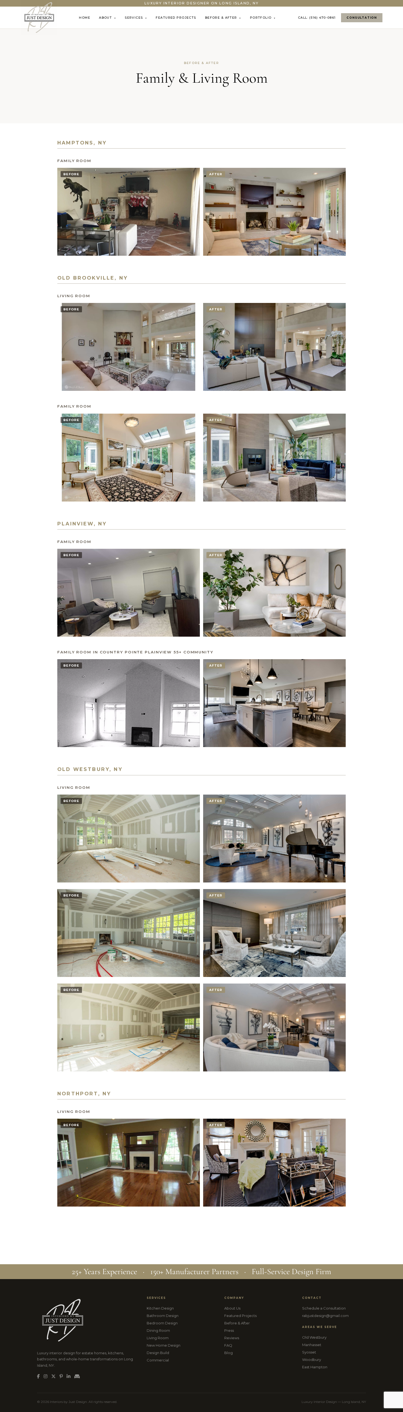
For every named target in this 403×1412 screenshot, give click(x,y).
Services (136, 18)
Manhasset (311, 1345)
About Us (232, 1308)
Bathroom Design (162, 1315)
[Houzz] (77, 1376)
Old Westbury (314, 1337)
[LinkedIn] (68, 1376)
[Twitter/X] (53, 1376)
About (107, 18)
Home (84, 18)
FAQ (228, 1345)
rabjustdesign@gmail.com (325, 1315)
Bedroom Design (162, 1323)
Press (229, 1330)
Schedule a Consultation (324, 1308)
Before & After (223, 18)
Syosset (309, 1352)
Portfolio (263, 18)
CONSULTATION (362, 18)
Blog (228, 1352)
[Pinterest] (61, 1376)
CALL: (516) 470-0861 (317, 18)
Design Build (158, 1352)
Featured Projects (176, 18)
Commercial (158, 1360)
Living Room (158, 1338)
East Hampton (314, 1367)
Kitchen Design (160, 1308)
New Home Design (163, 1345)
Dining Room (158, 1330)
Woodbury (311, 1359)
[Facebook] (38, 1376)
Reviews (231, 1338)
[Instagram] (45, 1376)
